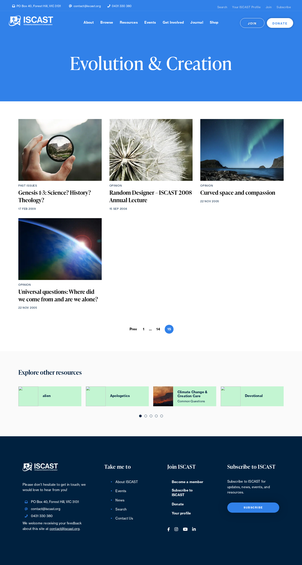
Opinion (115, 185)
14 (158, 329)
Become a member (187, 482)
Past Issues (27, 185)
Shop (214, 22)
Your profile (181, 513)
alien (47, 396)
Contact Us (124, 518)
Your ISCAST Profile (246, 7)
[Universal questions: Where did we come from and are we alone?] (60, 249)
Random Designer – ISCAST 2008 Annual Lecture (150, 196)
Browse (106, 22)
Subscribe (284, 7)
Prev (133, 329)
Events (150, 22)
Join (268, 7)
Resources (129, 22)
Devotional (254, 396)
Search (222, 7)
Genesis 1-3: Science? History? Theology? (54, 196)
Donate (280, 23)
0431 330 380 (122, 6)
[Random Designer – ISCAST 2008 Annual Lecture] (151, 150)
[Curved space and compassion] (242, 150)
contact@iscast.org (87, 6)
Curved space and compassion (237, 192)
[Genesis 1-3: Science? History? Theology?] (60, 150)
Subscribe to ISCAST (182, 493)
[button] (140, 416)
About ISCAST (126, 482)
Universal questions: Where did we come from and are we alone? (58, 295)
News (119, 500)
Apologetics (120, 396)
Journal (196, 22)
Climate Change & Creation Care (192, 394)
